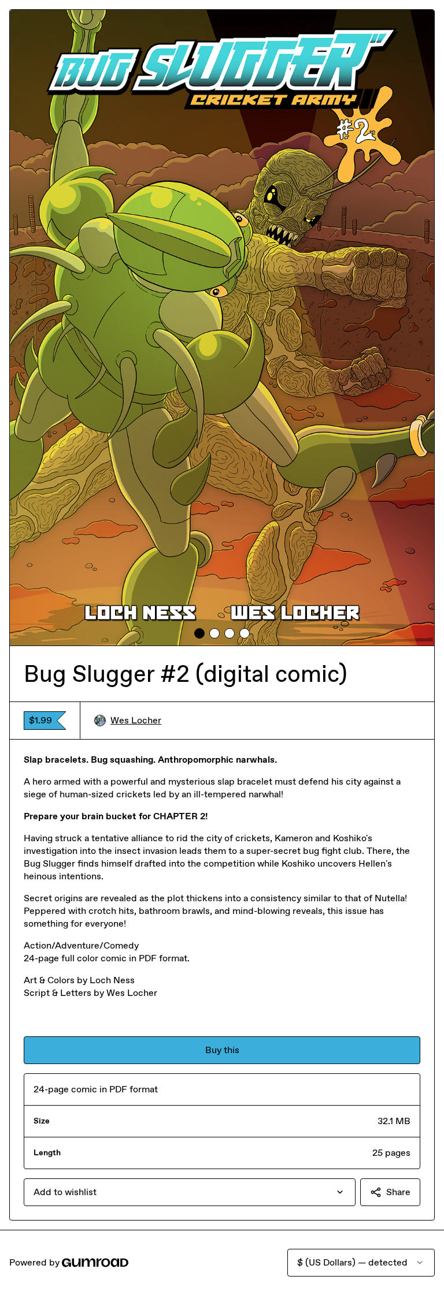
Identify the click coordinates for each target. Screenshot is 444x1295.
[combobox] (190, 1192)
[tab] (199, 633)
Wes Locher (135, 720)
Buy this (222, 1049)
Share (398, 1191)
